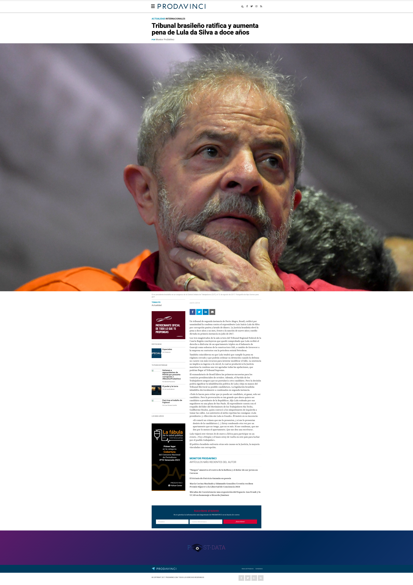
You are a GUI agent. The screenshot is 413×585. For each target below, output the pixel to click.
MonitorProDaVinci (170, 382)
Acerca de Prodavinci (248, 569)
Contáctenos (259, 569)
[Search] (242, 6)
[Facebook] (247, 6)
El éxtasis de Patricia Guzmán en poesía (210, 478)
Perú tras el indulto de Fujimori (172, 401)
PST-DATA (206, 547)
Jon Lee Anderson (170, 389)
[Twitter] (251, 6)
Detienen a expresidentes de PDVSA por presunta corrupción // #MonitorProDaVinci (171, 374)
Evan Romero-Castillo (171, 405)
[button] (240, 521)
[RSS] (261, 6)
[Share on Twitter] (199, 312)
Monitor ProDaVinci (165, 39)
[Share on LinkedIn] (206, 312)
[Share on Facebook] (193, 312)
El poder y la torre (170, 386)
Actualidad (157, 305)
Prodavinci (168, 352)
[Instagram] (256, 6)
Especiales (167, 349)
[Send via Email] (212, 312)
